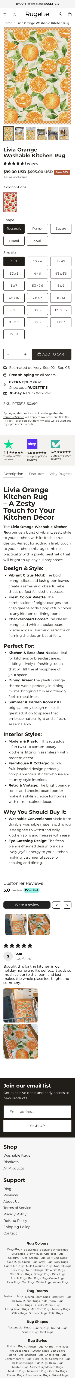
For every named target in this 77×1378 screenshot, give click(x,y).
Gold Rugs (14, 1261)
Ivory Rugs (61, 1261)
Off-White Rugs (55, 1269)
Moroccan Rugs (37, 1371)
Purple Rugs (19, 1278)
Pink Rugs (58, 1273)
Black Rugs (31, 1249)
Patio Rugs (56, 1313)
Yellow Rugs (60, 1282)
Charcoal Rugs (53, 1253)
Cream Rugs (37, 1257)
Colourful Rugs (17, 1257)
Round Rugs (59, 1327)
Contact (10, 1233)
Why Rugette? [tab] (62, 474)
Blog (7, 1189)
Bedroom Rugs (14, 1296)
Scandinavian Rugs (37, 1375)
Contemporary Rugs (18, 1358)
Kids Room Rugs (52, 1300)
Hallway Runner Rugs (26, 1300)
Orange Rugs (42, 1273)
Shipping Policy (16, 1227)
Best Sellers (57, 1350)
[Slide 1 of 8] (8, 133)
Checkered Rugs (55, 1354)
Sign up (37, 1126)
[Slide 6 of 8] (64, 133)
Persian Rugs (15, 1375)
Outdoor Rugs (38, 1313)
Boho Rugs (16, 1354)
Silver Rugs (13, 1282)
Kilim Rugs (56, 1362)
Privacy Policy (12, 420)
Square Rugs (30, 1331)
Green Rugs (29, 1261)
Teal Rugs (28, 1282)
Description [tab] (13, 474)
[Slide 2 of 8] (19, 133)
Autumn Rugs (40, 1350)
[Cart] (69, 14)
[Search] (14, 14)
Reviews (10, 1195)
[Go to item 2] (39, 924)
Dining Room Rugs (37, 1296)
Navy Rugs (17, 1269)
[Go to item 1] (16, 924)
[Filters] (56, 905)
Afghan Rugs (35, 1346)
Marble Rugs (20, 1367)
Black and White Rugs (54, 1249)
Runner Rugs (41, 1327)
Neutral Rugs (34, 1269)
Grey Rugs (45, 1261)
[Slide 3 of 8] (31, 133)
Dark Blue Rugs (57, 1257)
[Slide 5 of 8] (53, 133)
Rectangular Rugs (19, 1327)
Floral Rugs (40, 1358)
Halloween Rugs (22, 1362)
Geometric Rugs (59, 1358)
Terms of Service (13, 417)
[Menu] (5, 14)
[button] (14, 163)
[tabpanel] (37, 676)
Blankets (11, 1162)
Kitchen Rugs (23, 1305)
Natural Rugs (62, 1265)
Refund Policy (15, 1221)
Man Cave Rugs (40, 1309)
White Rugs (43, 1282)
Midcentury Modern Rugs (46, 1367)
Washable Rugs (16, 1156)
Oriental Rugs (58, 1371)
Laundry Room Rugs (47, 1305)
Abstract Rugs (15, 1346)
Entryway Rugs (61, 1296)
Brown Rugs (35, 1253)
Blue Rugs (18, 1253)
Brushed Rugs (34, 1354)
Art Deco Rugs (19, 1350)
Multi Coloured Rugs (39, 1265)
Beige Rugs (14, 1249)
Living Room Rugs (17, 1309)
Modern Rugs (16, 1371)
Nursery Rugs (61, 1309)
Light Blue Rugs (14, 1265)
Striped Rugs (60, 1375)
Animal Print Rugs (56, 1346)
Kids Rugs (41, 1362)
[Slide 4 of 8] (42, 133)
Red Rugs (34, 1278)
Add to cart (54, 354)
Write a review (27, 905)
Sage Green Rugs (53, 1278)
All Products (13, 1168)
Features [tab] (36, 474)
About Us (11, 1202)
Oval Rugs (46, 1331)
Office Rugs (19, 1313)
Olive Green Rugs (21, 1273)
